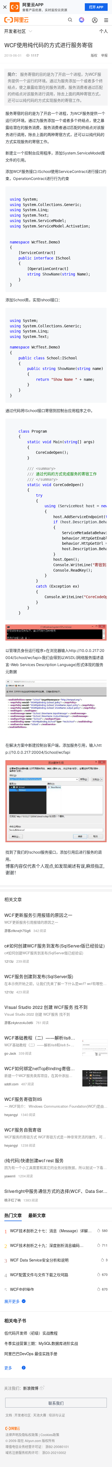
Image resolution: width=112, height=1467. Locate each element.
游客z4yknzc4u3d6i (18, 1022)
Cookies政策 (50, 1434)
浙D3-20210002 (54, 1452)
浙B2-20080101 (57, 1446)
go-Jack (10, 1053)
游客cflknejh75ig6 (17, 930)
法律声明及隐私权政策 (21, 1434)
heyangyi (11, 1114)
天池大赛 (39, 1415)
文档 (8, 1415)
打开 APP (96, 7)
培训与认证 (57, 1415)
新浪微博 (30, 1388)
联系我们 (56, 1403)
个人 (103, 31)
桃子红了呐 (12, 1200)
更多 (8, 1367)
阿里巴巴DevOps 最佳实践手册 (30, 1353)
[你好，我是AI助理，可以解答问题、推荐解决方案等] (81, 20)
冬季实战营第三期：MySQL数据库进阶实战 (41, 1343)
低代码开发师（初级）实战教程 (31, 1333)
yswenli (9, 1176)
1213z (9, 961)
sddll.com (11, 1084)
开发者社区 (22, 1415)
